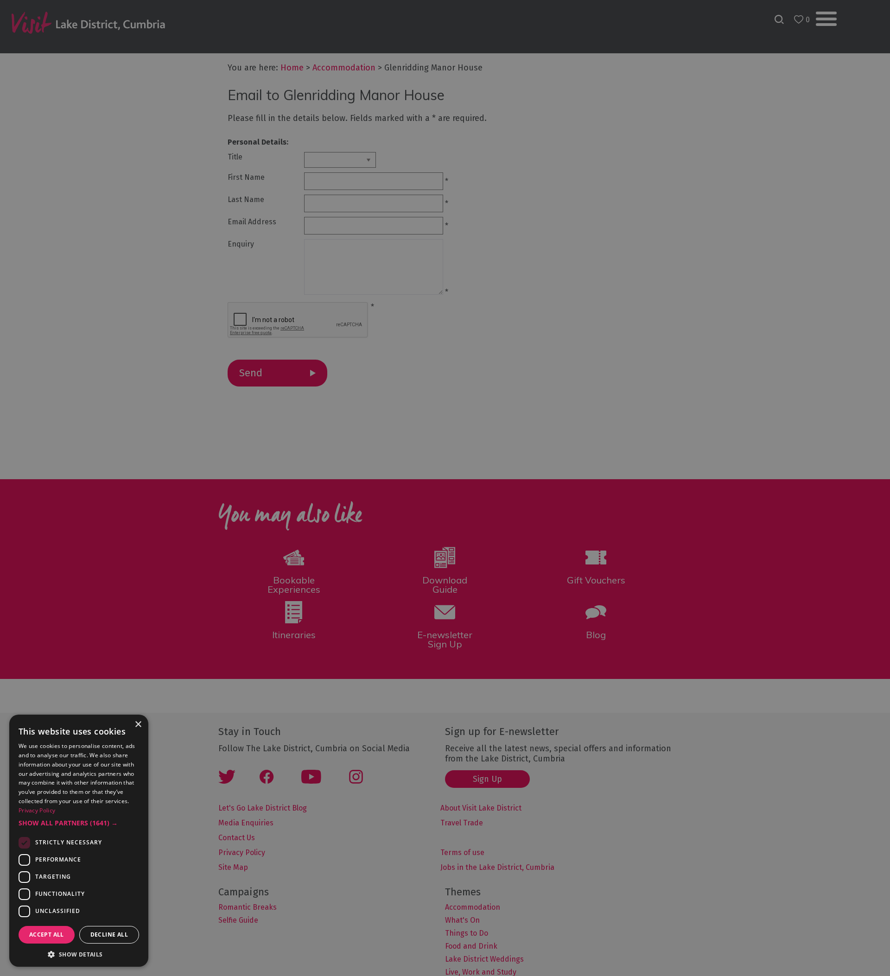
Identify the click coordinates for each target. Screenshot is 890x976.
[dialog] (445, 488)
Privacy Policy (37, 810)
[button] (79, 823)
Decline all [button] (109, 934)
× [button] (137, 724)
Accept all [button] (46, 934)
